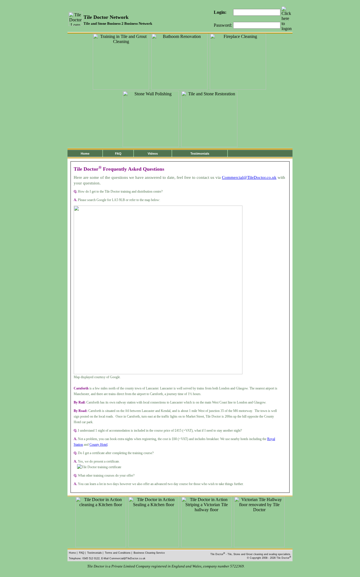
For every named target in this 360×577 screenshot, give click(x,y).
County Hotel (98, 445)
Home (85, 153)
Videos (153, 153)
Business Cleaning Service (149, 552)
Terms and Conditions (117, 552)
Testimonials (199, 153)
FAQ (118, 153)
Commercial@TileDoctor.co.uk (249, 177)
